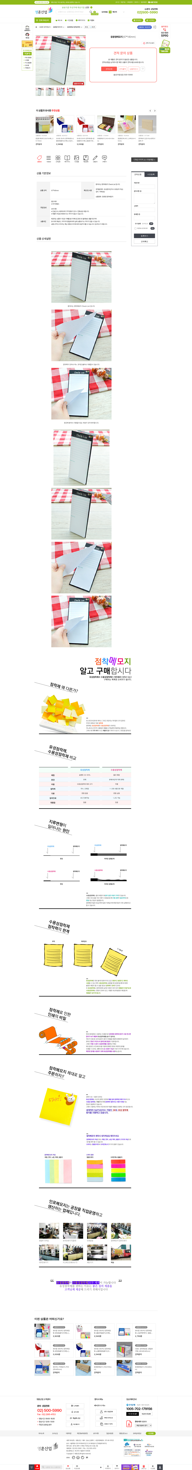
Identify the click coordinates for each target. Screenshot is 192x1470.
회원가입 (123, 2)
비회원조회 (130, 2)
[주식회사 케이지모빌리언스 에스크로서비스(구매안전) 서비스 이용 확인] (149, 1452)
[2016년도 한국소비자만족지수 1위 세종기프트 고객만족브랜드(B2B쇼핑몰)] (134, 1440)
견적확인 (144, 241)
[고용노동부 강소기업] (137, 1445)
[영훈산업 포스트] (78, 1458)
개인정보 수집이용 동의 (142, 228)
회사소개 (41, 1433)
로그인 (117, 2)
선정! (76, 7)
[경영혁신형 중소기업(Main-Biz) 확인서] (149, 1445)
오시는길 (55, 1433)
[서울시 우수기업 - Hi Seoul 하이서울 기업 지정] (127, 1445)
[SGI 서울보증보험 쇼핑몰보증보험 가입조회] (132, 1452)
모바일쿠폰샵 (137, 1433)
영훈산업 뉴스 (123, 1433)
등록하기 (144, 236)
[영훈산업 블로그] (72, 1458)
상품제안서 (134, 69)
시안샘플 (150, 1433)
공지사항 (96, 1433)
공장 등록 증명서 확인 (41, 2)
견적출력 (122, 69)
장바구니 (136, 2)
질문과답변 (143, 2)
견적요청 (109, 69)
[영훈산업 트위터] (82, 1458)
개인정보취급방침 (82, 1433)
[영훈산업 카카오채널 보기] (87, 1458)
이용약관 (68, 1433)
